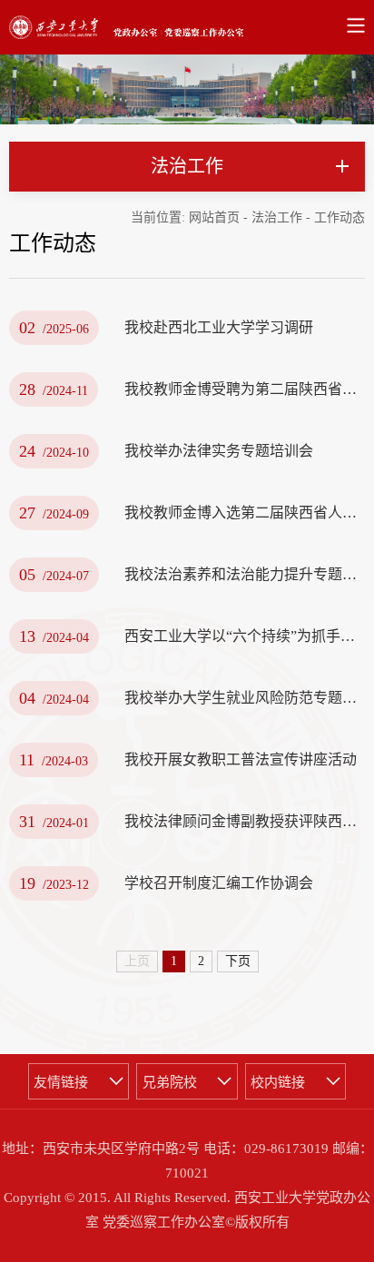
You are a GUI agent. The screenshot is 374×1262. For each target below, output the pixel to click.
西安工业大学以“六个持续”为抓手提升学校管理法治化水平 (244, 636)
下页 (238, 961)
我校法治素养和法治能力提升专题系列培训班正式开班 (244, 574)
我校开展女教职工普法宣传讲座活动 (240, 759)
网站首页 (214, 217)
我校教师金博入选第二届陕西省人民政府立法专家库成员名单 (244, 512)
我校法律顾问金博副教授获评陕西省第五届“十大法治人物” (244, 821)
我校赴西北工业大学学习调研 (218, 327)
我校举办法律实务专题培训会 (218, 450)
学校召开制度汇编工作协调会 (218, 883)
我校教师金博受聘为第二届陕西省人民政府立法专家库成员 (244, 389)
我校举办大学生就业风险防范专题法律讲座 (244, 697)
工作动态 (339, 217)
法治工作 (276, 217)
